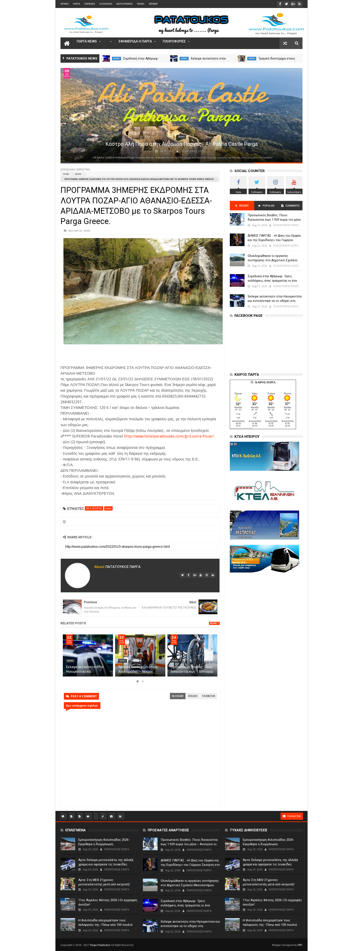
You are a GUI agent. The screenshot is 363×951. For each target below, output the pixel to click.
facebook (208, 696)
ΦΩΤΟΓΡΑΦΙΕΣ (124, 4)
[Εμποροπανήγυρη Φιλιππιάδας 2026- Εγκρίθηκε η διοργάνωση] (67, 844)
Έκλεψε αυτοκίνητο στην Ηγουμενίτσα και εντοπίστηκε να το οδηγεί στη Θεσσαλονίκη (275, 300)
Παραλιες (89, 4)
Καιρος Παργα (265, 382)
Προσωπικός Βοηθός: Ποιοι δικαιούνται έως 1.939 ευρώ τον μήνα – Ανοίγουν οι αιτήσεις (274, 219)
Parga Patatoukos (100, 945)
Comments (292, 205)
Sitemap (153, 4)
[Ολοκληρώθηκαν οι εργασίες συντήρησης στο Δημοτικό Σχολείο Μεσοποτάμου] (106, 58)
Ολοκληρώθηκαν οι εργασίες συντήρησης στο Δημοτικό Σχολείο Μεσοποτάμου (272, 260)
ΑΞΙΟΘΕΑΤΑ (105, 4)
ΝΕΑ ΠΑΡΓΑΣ (75, 230)
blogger (177, 696)
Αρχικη (64, 4)
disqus (192, 696)
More (213, 623)
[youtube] (200, 575)
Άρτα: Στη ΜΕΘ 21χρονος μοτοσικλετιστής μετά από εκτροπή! (104, 882)
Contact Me (294, 816)
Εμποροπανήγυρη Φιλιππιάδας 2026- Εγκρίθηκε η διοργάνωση (104, 842)
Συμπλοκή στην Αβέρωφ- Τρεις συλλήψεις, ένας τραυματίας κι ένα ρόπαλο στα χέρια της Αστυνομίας (272, 280)
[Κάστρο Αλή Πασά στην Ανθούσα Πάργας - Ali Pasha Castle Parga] (181, 115)
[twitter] (182, 575)
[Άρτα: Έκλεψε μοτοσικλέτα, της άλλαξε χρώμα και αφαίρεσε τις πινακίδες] (67, 864)
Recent (244, 205)
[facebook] (188, 575)
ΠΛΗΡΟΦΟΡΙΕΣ (174, 41)
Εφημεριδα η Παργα (135, 41)
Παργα (76, 4)
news (116, 58)
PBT (300, 945)
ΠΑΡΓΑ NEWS (87, 41)
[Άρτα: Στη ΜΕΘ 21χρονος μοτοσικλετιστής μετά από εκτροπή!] (67, 884)
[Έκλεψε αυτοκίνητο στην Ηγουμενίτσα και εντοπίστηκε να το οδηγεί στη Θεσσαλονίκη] (241, 58)
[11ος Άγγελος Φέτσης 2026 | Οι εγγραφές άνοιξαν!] (67, 904)
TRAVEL (141, 4)
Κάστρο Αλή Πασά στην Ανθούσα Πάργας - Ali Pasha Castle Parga (181, 144)
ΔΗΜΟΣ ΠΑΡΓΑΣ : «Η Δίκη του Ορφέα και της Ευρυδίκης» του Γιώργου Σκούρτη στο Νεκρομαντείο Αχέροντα (274, 240)
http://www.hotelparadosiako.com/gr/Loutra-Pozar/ (169, 436)
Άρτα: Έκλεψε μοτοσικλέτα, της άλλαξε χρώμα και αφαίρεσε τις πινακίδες (106, 862)
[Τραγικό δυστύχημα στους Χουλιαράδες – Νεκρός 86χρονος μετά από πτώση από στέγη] (140, 655)
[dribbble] (206, 575)
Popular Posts (268, 207)
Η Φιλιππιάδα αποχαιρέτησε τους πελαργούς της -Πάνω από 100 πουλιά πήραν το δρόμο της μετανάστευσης (105, 924)
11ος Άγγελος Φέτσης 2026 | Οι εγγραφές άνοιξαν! (107, 902)
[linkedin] (212, 575)
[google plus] (194, 575)
